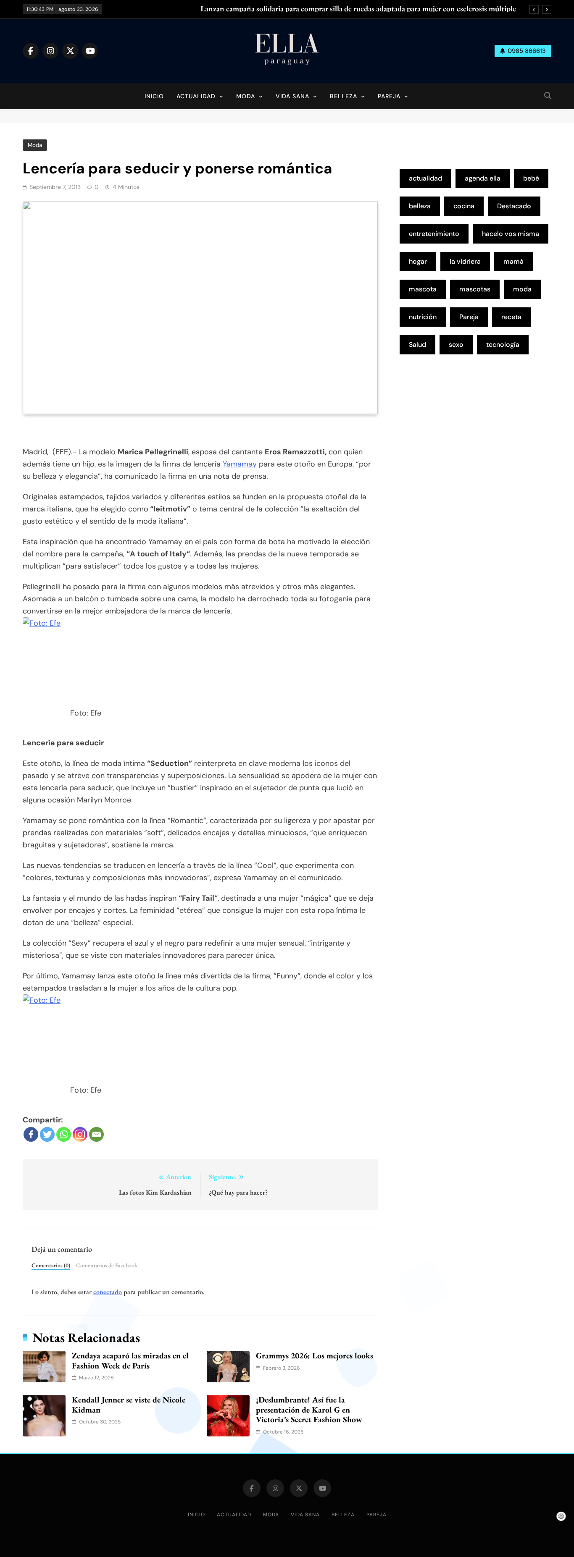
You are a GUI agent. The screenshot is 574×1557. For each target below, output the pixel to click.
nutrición (423, 316)
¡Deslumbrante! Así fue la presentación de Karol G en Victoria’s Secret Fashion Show (309, 1409)
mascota (423, 289)
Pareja (389, 96)
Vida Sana (292, 96)
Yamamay (240, 464)
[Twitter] (47, 1134)
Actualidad (196, 96)
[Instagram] (80, 1134)
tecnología (502, 344)
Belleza (343, 96)
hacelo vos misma (510, 233)
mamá (513, 261)
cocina (463, 206)
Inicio (154, 96)
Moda (245, 96)
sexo (456, 344)
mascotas (474, 289)
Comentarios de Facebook (106, 1265)
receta (511, 316)
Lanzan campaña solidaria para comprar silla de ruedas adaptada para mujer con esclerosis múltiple (358, 8)
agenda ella (482, 178)
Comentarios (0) (51, 1265)
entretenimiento (434, 233)
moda (522, 289)
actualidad (425, 178)
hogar (418, 261)
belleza (420, 206)
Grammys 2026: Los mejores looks (314, 1355)
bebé (531, 178)
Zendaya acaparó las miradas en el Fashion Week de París (130, 1360)
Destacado (514, 206)
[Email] (96, 1134)
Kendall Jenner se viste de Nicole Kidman (128, 1404)
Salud (417, 344)
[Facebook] (31, 1134)
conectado (107, 1291)
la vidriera (465, 261)
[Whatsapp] (63, 1134)
